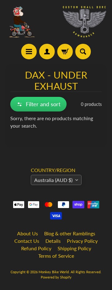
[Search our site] (83, 51)
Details (53, 241)
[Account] (47, 51)
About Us (27, 233)
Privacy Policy (82, 241)
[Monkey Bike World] (56, 22)
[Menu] (29, 51)
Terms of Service (56, 256)
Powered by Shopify (56, 277)
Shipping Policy (74, 248)
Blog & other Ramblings (69, 233)
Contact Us (26, 241)
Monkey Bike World (54, 272)
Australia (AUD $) (53, 180)
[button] (38, 104)
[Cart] (65, 51)
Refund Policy (36, 248)
